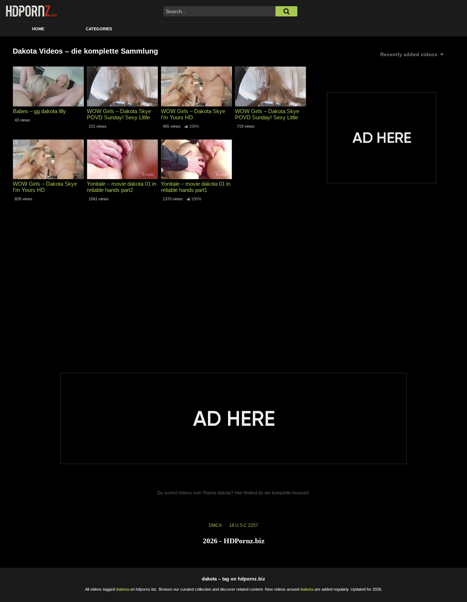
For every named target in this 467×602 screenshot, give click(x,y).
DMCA (215, 525)
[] (286, 11)
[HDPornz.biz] (31, 11)
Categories (99, 29)
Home (38, 29)
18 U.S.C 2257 (243, 525)
